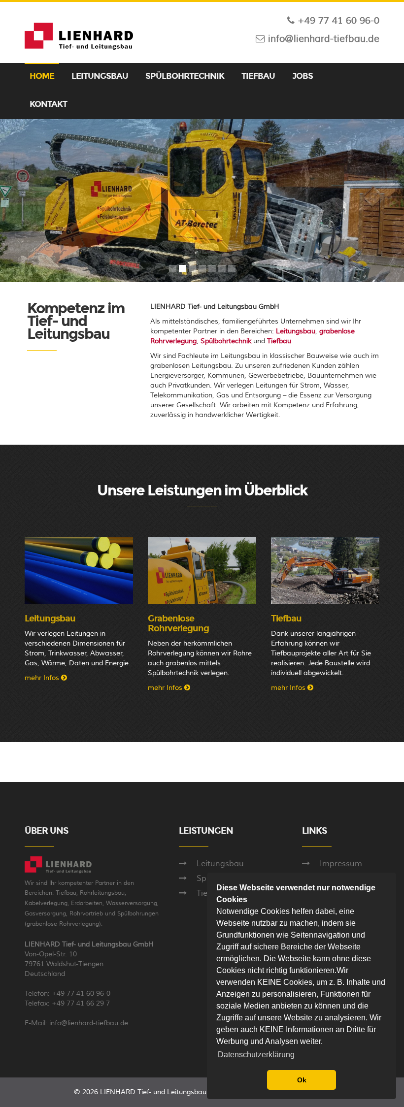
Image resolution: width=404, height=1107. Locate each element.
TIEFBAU (258, 76)
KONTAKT (48, 104)
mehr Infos (43, 678)
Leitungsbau (295, 331)
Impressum (341, 864)
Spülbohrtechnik (227, 341)
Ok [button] (301, 1080)
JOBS (302, 76)
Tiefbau (279, 341)
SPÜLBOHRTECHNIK (184, 76)
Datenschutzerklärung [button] (256, 1054)
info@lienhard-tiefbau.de (88, 1023)
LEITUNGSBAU (99, 76)
